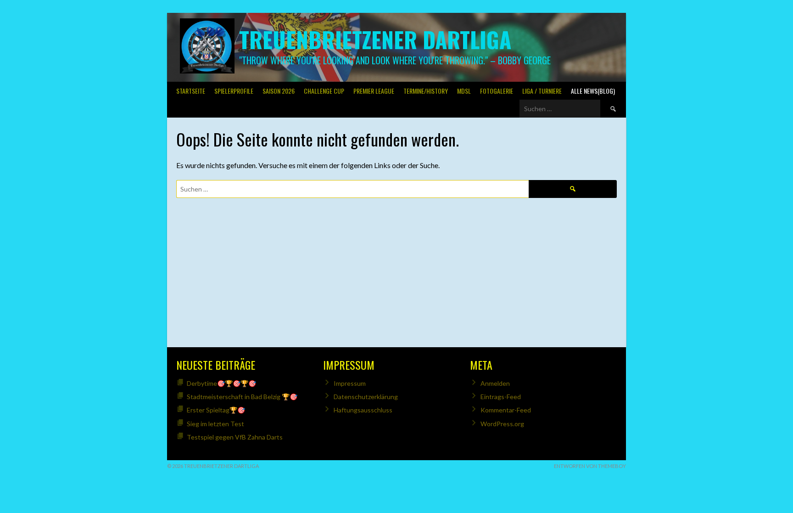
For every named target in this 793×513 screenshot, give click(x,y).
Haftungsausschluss (363, 410)
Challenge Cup (324, 91)
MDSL (464, 91)
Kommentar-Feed (505, 410)
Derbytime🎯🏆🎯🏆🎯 (221, 383)
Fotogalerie (496, 91)
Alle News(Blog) (593, 91)
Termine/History (425, 91)
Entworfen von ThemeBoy (590, 466)
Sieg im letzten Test (215, 424)
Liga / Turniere (542, 91)
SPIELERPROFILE (233, 91)
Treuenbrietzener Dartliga (375, 39)
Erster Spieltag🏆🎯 (216, 410)
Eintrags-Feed (500, 396)
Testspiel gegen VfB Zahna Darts (235, 437)
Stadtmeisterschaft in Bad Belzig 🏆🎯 (242, 396)
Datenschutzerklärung (366, 396)
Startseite (190, 91)
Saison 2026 (278, 91)
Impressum (350, 383)
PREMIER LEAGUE (373, 91)
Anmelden (495, 383)
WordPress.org (502, 424)
